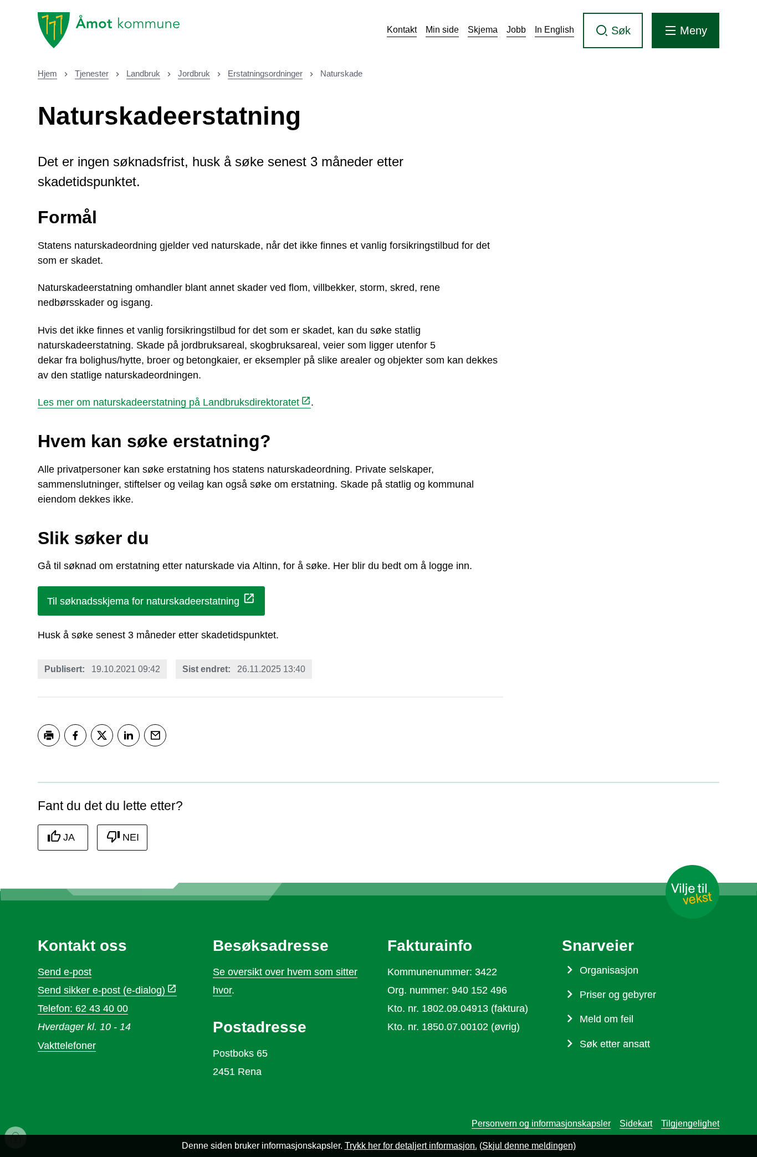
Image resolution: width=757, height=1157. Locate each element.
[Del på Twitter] (102, 735)
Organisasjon (609, 970)
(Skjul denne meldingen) (527, 1145)
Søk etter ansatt (615, 1044)
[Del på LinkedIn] (128, 735)
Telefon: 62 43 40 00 (83, 1008)
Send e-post (64, 971)
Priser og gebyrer (618, 994)
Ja (69, 837)
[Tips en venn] (155, 735)
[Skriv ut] (49, 735)
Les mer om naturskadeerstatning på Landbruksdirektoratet (168, 402)
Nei (130, 837)
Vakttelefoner (67, 1045)
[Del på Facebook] (75, 735)
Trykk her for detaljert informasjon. (411, 1145)
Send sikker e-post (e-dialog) (101, 990)
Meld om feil (606, 1019)
